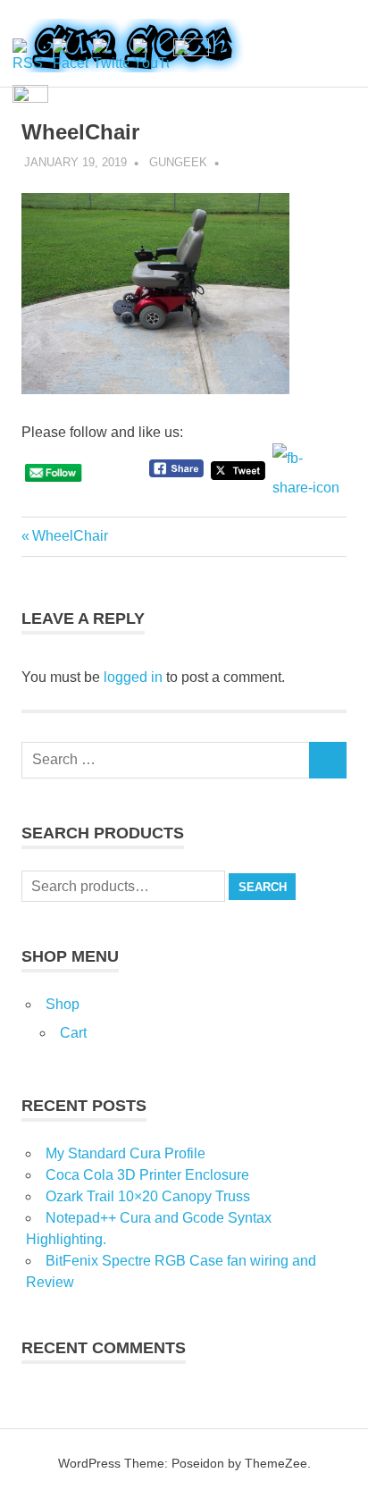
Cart (73, 1032)
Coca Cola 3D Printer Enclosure (147, 1174)
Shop (62, 1004)
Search (262, 887)
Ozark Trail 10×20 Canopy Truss (148, 1196)
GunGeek (178, 162)
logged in (133, 677)
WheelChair (69, 535)
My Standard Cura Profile (125, 1153)
